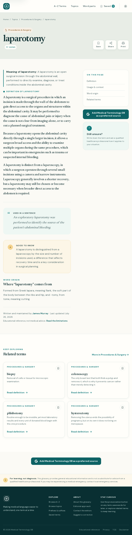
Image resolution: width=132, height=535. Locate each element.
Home (6, 19)
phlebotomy (15, 413)
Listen (12, 47)
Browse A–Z (54, 502)
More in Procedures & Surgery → (110, 354)
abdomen (60, 102)
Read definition (17, 392)
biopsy (11, 374)
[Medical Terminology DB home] (6, 6)
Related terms (94, 99)
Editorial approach (82, 506)
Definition (91, 81)
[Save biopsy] (58, 368)
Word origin (92, 93)
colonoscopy (79, 374)
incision (8, 102)
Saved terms (54, 514)
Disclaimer (124, 529)
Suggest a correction (83, 514)
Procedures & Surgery (31, 19)
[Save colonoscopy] (122, 368)
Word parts (89, 6)
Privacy (106, 529)
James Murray (40, 313)
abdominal (14, 111)
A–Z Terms (60, 6)
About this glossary (82, 502)
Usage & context (95, 87)
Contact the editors (82, 510)
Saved (109, 6)
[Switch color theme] (125, 6)
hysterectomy (80, 413)
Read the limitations (56, 320)
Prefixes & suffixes (57, 510)
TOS (114, 529)
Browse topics (55, 506)
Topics (74, 6)
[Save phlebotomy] (58, 407)
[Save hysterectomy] (122, 407)
